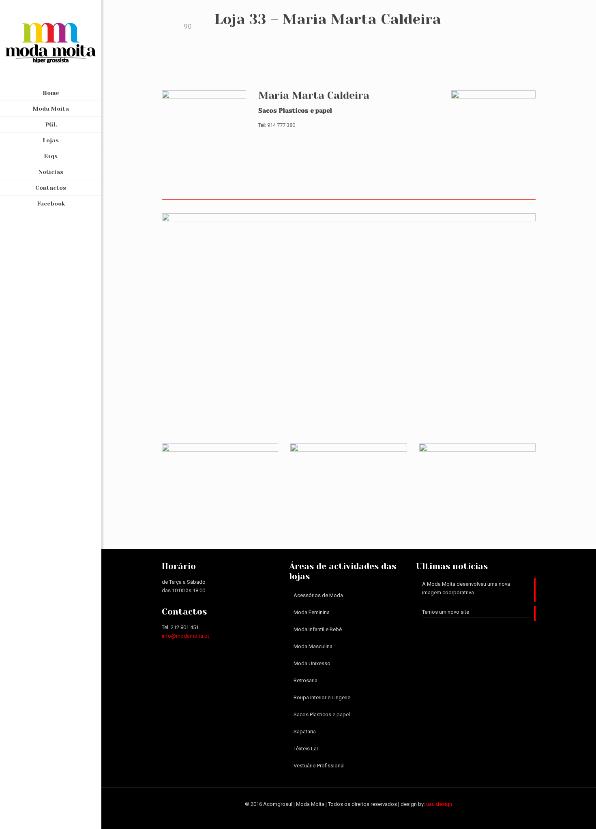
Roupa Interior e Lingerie (322, 697)
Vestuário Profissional (319, 766)
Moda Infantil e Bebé (318, 629)
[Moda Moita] (50, 42)
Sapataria (305, 731)
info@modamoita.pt (185, 636)
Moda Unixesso (312, 663)
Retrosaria (305, 680)
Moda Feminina (312, 612)
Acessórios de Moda (318, 595)
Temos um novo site (445, 612)
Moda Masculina (313, 646)
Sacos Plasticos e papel (322, 714)
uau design (439, 804)
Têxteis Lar (306, 748)
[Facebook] (51, 817)
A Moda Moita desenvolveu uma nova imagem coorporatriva (466, 588)
